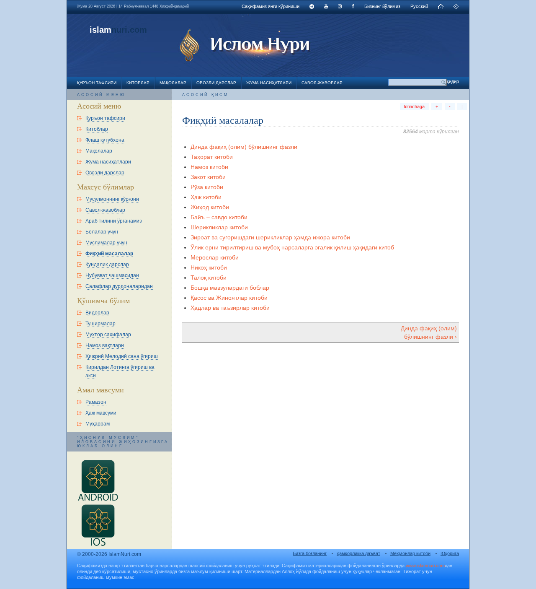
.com (137, 29)
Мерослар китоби (215, 257)
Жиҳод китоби (210, 207)
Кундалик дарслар (107, 264)
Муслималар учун (106, 243)
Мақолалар (173, 82)
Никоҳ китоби (209, 267)
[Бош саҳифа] (440, 7)
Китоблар (137, 82)
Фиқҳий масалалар (109, 254)
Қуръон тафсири (96, 82)
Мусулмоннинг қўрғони (112, 199)
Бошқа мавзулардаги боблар (230, 287)
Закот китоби (208, 177)
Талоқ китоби (209, 277)
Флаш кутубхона (104, 140)
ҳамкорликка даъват (358, 553)
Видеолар (97, 313)
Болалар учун (101, 232)
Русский (419, 6)
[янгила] (456, 7)
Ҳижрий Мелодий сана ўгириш (121, 356)
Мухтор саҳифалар (108, 334)
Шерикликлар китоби (219, 227)
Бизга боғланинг (310, 553)
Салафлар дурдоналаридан (119, 286)
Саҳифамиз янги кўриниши (270, 6)
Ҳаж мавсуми (100, 413)
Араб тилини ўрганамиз (113, 221)
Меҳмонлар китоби (410, 553)
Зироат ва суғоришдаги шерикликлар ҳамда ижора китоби (270, 237)
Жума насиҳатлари (268, 82)
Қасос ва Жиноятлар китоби (229, 297)
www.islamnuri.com (425, 565)
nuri (119, 29)
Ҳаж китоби (206, 197)
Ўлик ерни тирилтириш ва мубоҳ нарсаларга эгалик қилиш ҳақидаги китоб (292, 247)
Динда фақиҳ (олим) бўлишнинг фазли (244, 146)
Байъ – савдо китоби (219, 217)
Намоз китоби (209, 166)
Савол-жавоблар (322, 82)
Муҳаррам (97, 424)
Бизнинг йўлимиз (382, 6)
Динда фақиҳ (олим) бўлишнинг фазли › (429, 332)
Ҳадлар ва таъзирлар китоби (230, 307)
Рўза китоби (207, 187)
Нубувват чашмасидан (112, 275)
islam (100, 29)
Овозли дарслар (216, 82)
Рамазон (95, 402)
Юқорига (450, 553)
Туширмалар (100, 324)
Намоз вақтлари (104, 345)
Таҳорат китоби (212, 156)
